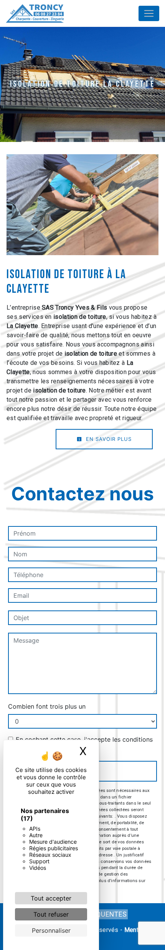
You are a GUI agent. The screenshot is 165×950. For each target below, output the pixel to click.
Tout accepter (51, 898)
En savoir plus (108, 439)
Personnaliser (51, 930)
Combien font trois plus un (47, 706)
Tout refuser (51, 914)
